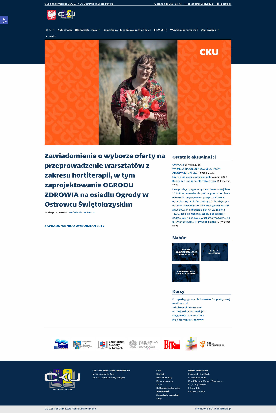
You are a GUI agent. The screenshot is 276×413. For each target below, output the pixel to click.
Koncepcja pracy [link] (164, 381)
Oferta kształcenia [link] (86, 29)
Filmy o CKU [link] (194, 387)
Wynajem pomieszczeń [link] (184, 29)
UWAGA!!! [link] (178, 164)
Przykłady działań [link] (197, 384)
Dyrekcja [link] (160, 374)
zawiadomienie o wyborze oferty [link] (75, 226)
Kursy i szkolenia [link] (196, 391)
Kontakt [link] (51, 36)
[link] (4, 20)
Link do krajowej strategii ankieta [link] (191, 176)
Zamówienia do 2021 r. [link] (80, 212)
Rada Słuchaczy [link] (164, 377)
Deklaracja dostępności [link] (168, 387)
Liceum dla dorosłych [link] (199, 374)
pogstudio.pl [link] (223, 408)
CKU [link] (48, 29)
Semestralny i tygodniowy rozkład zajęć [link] (127, 29)
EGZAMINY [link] (160, 29)
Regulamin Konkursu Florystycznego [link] (194, 180)
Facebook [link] (225, 3)
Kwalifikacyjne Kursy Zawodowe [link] (205, 381)
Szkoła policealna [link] (197, 377)
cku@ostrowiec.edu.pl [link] (201, 3)
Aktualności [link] (65, 29)
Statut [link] (159, 384)
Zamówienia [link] (208, 29)
